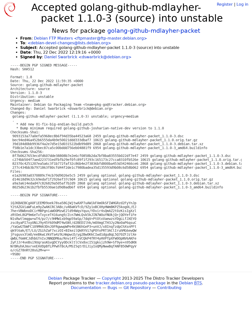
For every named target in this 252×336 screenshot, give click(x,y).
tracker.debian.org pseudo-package (131, 283)
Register (225, 4)
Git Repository (137, 287)
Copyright (111, 278)
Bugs (112, 287)
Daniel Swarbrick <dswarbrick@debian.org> (87, 57)
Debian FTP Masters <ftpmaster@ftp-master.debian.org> (90, 38)
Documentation (86, 287)
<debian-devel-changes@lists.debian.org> (69, 43)
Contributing (169, 287)
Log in (242, 4)
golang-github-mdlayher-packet (153, 30)
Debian (55, 278)
